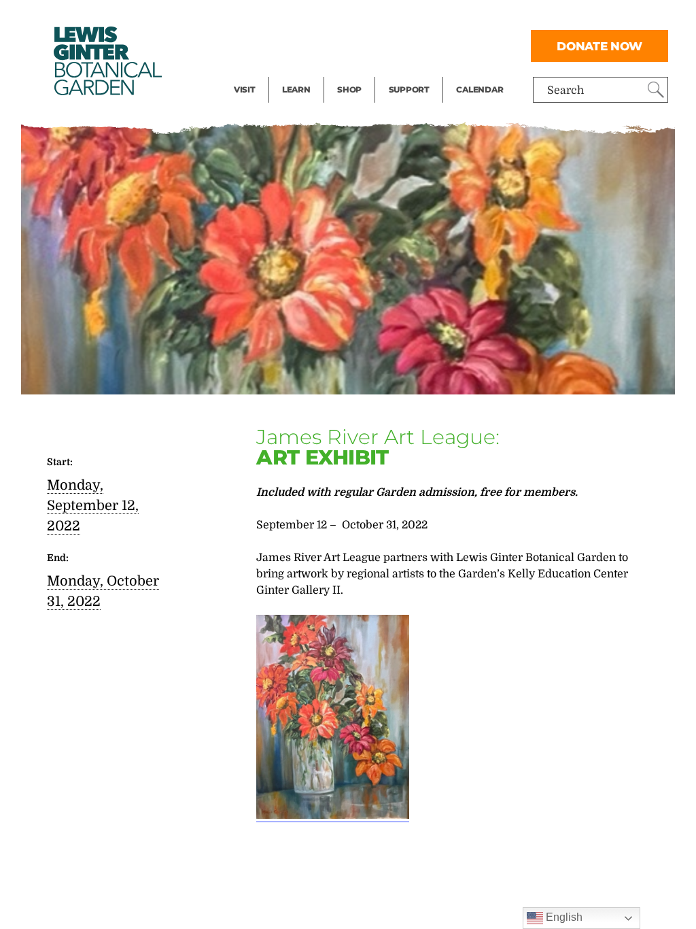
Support (409, 89)
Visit (245, 89)
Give (400, 45)
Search (565, 90)
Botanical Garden (107, 61)
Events (251, 45)
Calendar (479, 89)
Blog (292, 72)
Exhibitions (263, 72)
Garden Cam (314, 45)
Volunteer (413, 72)
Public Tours (314, 18)
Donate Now (599, 46)
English (562, 917)
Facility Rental (271, 18)
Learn (296, 89)
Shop (349, 89)
